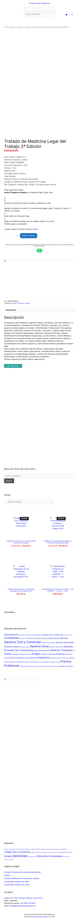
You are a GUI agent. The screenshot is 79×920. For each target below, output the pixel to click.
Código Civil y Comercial (17, 852)
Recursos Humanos (39, 666)
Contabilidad (11, 637)
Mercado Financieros (16, 662)
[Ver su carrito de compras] (66, 15)
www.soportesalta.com (42, 917)
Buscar (9, 481)
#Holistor (6, 849)
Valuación (6, 859)
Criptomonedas (46, 638)
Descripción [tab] (11, 310)
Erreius (29, 654)
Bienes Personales (55, 849)
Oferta (65, 856)
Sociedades (61, 666)
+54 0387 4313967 (28, 903)
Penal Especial (33, 662)
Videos (11, 859)
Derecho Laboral (23, 27)
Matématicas (65, 658)
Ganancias (68, 654)
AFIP (23, 849)
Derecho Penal (39, 646)
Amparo (32, 635)
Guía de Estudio (10, 658)
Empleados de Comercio (66, 852)
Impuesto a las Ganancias (26, 658)
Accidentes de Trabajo (15, 849)
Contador (22, 638)
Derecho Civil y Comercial (22, 642)
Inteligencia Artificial (56, 658)
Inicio (6, 27)
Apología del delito (29, 849)
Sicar (68, 856)
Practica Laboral (55, 662)
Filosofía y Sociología (48, 654)
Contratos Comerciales (33, 638)
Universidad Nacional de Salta (16, 885)
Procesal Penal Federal (26, 666)
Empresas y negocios (18, 654)
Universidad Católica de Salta (16, 882)
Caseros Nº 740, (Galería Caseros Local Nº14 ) (23, 898)
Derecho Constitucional (48, 642)
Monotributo (43, 856)
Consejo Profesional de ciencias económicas (22, 872)
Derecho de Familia (65, 642)
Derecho (13, 27)
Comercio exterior (68, 635)
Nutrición (26, 662)
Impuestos (43, 657)
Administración (11, 634)
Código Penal (33, 852)
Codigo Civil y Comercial (52, 635)
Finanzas (60, 654)
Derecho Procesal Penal (41, 651)
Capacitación (63, 849)
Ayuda (35, 229)
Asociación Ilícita (45, 849)
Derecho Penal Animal (56, 647)
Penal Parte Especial (44, 662)
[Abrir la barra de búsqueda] (72, 15)
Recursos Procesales (51, 666)
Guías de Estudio (32, 856)
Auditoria (39, 635)
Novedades (57, 856)
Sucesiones (69, 666)
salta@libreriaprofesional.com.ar (22, 906)
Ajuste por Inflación (24, 635)
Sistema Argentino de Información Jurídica (21, 878)
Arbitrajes (37, 849)
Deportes (56, 638)
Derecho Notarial (25, 647)
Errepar (36, 653)
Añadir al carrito (28, 236)
